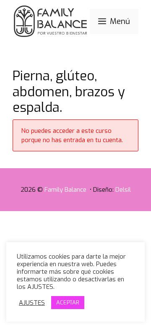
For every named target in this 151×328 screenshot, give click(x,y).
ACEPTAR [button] (67, 302)
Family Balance (66, 189)
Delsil (123, 189)
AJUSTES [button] (32, 303)
